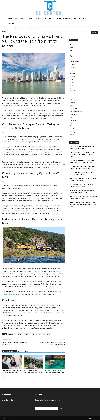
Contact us (91, 418)
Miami (48, 334)
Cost (33, 334)
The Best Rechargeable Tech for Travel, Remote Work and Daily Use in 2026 (82, 161)
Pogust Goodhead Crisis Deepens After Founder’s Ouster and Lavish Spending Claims (82, 154)
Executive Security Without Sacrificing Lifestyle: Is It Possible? (82, 147)
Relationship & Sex (76, 111)
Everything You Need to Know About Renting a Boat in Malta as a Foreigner (54, 372)
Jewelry (72, 94)
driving (38, 334)
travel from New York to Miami (46, 305)
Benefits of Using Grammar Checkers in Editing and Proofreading (52, 343)
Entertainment (21, 19)
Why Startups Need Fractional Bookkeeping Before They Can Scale (83, 197)
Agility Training (11, 334)
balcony (20, 334)
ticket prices (15, 152)
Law (74, 19)
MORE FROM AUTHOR (24, 351)
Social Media (74, 114)
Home (10, 19)
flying (43, 334)
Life (71, 100)
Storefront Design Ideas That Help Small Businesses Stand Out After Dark (82, 167)
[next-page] (6, 378)
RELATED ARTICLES (9, 351)
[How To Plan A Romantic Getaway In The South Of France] (33, 362)
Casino (72, 50)
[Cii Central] (50, 8)
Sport (71, 117)
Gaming (72, 76)
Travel (9, 29)
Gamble (11, 23)
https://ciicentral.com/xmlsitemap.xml (47, 400)
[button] (95, 19)
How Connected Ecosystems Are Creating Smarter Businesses (83, 179)
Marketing (82, 19)
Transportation (74, 126)
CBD (71, 53)
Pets (71, 105)
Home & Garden (75, 91)
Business (39, 19)
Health (72, 85)
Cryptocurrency (63, 19)
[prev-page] (3, 378)
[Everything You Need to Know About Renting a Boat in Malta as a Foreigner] (55, 362)
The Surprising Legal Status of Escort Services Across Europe (81, 185)
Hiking (72, 88)
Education (73, 59)
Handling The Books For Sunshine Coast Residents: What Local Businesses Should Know (83, 205)
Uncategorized (74, 132)
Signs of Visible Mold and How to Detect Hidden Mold (15, 343)
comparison (27, 334)
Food (71, 70)
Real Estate (73, 108)
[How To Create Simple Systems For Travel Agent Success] (12, 362)
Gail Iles (6, 50)
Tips (71, 123)
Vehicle (72, 135)
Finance (72, 67)
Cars (31, 19)
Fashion (72, 65)
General (72, 79)
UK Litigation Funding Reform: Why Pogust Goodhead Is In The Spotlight (83, 191)
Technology (49, 19)
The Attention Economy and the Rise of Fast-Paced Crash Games (82, 173)
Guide (72, 82)
